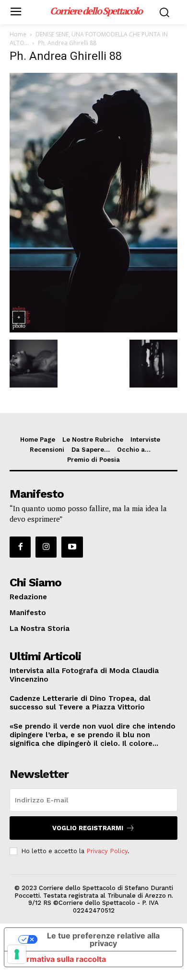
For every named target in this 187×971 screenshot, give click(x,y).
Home (18, 34)
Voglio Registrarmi (87, 828)
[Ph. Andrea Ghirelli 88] (93, 330)
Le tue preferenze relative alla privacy (103, 939)
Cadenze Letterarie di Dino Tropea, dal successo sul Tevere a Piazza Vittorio (80, 702)
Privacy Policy (107, 851)
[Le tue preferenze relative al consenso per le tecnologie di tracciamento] (17, 954)
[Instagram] (46, 547)
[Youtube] (71, 547)
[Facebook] (20, 547)
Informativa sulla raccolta (59, 959)
